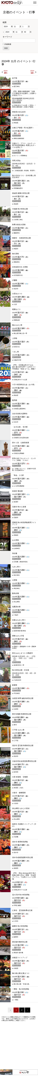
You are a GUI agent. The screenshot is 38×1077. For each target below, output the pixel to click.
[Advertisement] (19, 1045)
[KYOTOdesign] (12, 3)
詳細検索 (7, 44)
